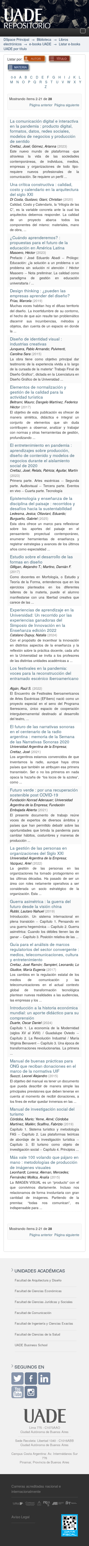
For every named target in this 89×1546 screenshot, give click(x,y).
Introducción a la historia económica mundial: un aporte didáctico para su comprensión (44, 1013)
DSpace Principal (16, 39)
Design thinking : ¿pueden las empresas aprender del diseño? (40, 293)
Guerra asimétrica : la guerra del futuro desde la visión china (40, 903)
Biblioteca (44, 39)
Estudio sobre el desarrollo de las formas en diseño (41, 559)
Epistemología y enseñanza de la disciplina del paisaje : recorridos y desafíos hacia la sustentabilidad (42, 503)
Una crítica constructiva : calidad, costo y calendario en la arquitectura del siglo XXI (44, 189)
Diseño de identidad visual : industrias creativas (36, 341)
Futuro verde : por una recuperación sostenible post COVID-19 (44, 792)
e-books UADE (40, 44)
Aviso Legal (20, 1516)
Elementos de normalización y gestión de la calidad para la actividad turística (38, 392)
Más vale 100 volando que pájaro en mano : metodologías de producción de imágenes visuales (44, 1162)
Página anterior (40, 104)
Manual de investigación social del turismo (42, 1111)
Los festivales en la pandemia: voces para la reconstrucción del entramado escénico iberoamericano (44, 673)
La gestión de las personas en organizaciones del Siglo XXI (38, 850)
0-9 (13, 77)
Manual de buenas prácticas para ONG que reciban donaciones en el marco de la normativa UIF (43, 1066)
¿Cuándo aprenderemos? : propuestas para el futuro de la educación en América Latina (39, 242)
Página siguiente (66, 104)
